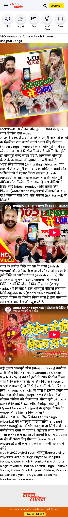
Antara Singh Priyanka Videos (32, 470)
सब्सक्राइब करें (35, 514)
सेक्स (34, 26)
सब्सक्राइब (56, 5)
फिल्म (60, 26)
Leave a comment (20, 479)
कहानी (20, 26)
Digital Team (26, 453)
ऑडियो (7, 26)
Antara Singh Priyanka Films (31, 461)
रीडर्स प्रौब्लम (47, 28)
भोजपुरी (41, 453)
